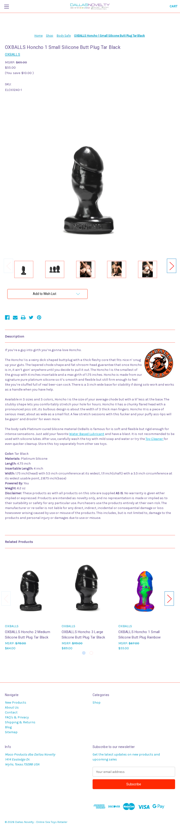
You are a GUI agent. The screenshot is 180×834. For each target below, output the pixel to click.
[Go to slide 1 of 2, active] (84, 653)
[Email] (15, 317)
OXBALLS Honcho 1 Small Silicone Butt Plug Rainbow (139, 634)
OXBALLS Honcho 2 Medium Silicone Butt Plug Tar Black (27, 634)
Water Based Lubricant (86, 434)
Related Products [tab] (19, 542)
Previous (8, 266)
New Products (15, 703)
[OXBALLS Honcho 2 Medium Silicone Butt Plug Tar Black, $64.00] (31, 587)
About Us (12, 707)
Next (171, 266)
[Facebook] (7, 317)
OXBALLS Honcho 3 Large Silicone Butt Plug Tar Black (83, 634)
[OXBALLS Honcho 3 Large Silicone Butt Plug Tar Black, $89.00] (87, 587)
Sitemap (11, 732)
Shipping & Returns (20, 722)
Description (14, 336)
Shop (97, 703)
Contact (11, 712)
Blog (8, 727)
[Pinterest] (39, 317)
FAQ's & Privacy (17, 717)
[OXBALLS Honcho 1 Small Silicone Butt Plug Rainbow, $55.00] (144, 587)
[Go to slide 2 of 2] (91, 653)
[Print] (23, 317)
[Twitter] (31, 317)
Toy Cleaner (155, 439)
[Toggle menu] (6, 6)
